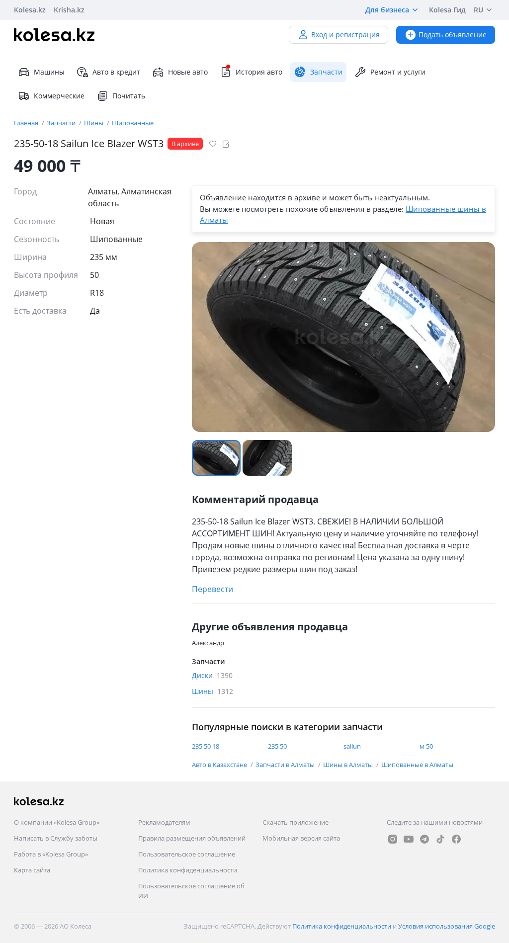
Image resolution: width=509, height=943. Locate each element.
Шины (94, 122)
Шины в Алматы (348, 764)
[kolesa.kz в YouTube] (409, 839)
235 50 (277, 746)
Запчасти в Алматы (285, 764)
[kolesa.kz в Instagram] (393, 839)
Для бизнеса (387, 9)
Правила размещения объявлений (192, 838)
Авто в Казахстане (220, 764)
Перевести (212, 589)
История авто (259, 72)
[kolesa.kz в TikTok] (440, 839)
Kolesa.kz (30, 9)
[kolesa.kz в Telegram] (424, 839)
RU (478, 9)
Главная (27, 122)
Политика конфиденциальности (187, 869)
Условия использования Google (446, 926)
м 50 (426, 746)
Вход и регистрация (345, 34)
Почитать (128, 95)
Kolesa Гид (447, 9)
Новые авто (188, 72)
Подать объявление (453, 34)
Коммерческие (59, 95)
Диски (212, 675)
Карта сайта (32, 869)
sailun (352, 746)
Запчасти (62, 122)
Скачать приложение (295, 822)
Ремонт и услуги (397, 72)
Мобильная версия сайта (301, 838)
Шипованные (133, 122)
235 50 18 (205, 746)
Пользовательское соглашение (186, 854)
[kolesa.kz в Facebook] (456, 839)
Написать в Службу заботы (55, 838)
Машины (49, 72)
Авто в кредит (116, 72)
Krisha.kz (69, 9)
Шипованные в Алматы (417, 764)
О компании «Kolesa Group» (56, 822)
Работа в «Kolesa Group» (51, 854)
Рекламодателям (164, 822)
